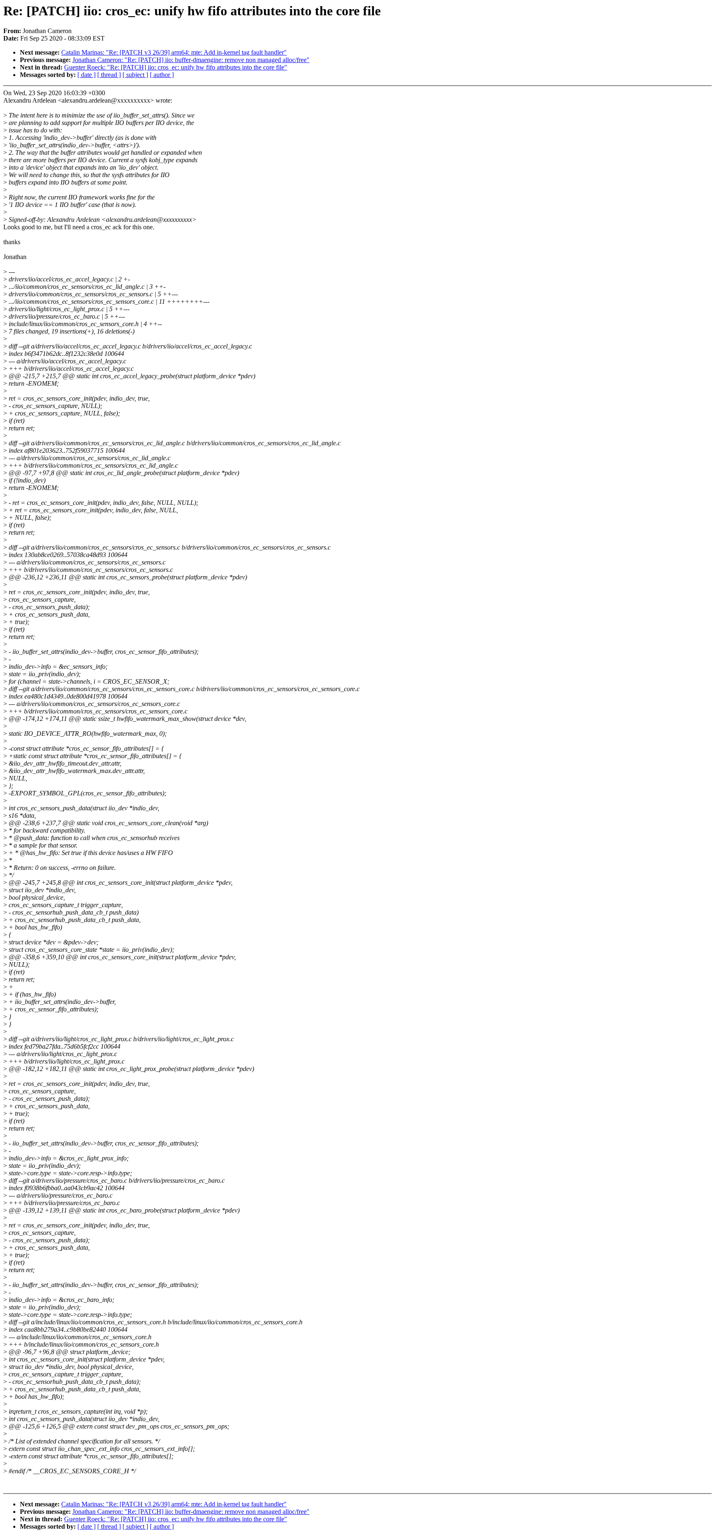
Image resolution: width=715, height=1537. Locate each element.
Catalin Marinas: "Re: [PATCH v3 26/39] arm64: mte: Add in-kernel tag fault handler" (174, 52)
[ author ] (162, 74)
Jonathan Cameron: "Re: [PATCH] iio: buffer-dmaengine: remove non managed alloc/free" (191, 59)
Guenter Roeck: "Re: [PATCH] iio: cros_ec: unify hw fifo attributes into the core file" (175, 67)
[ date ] (86, 74)
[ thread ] (109, 74)
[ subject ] (135, 74)
